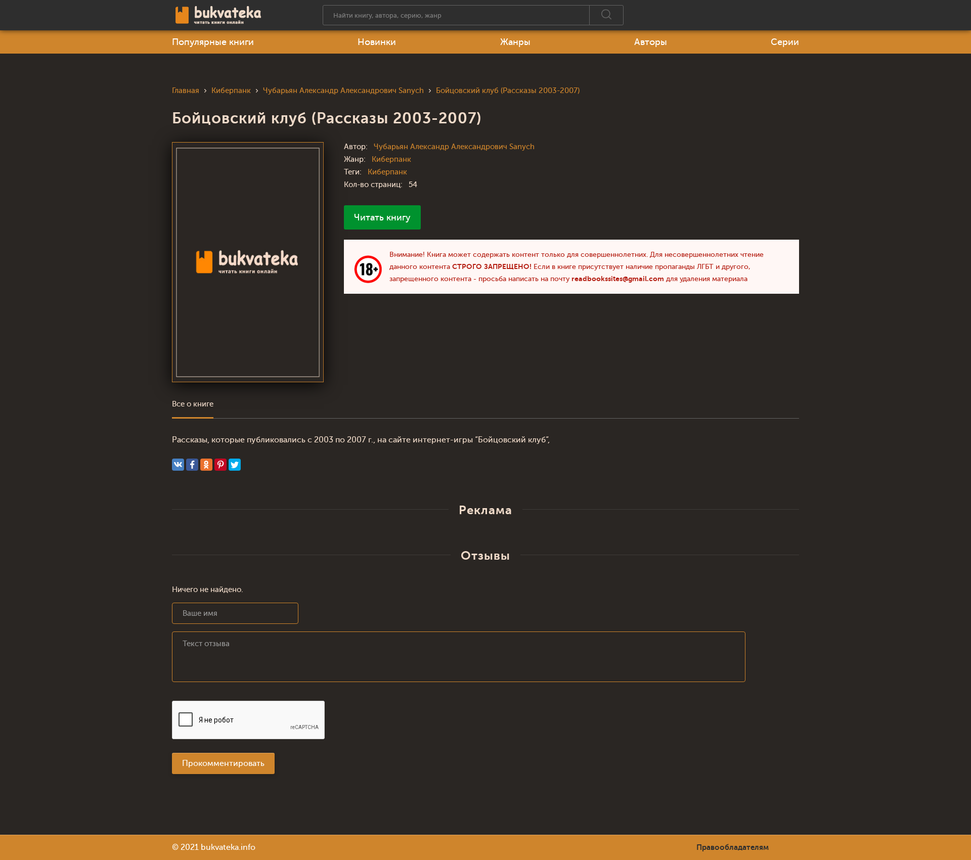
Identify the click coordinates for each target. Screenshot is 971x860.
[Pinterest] (220, 465)
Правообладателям (732, 847)
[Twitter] (235, 465)
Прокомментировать (223, 763)
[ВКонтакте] (178, 465)
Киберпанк (391, 159)
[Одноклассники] (206, 465)
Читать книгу (382, 217)
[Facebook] (192, 465)
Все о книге (192, 404)
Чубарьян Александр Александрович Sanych (454, 147)
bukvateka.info (228, 847)
